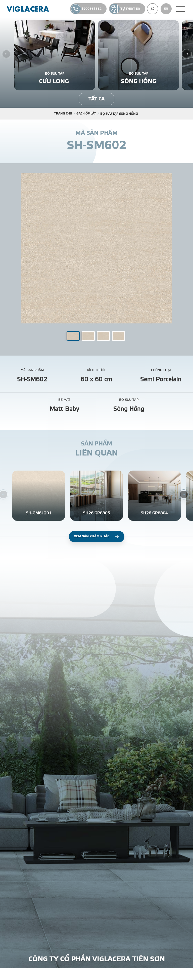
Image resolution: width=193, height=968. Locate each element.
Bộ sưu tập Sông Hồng (119, 114)
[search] (152, 8)
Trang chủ (63, 113)
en (166, 8)
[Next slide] (187, 54)
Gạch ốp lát (86, 113)
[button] (88, 336)
